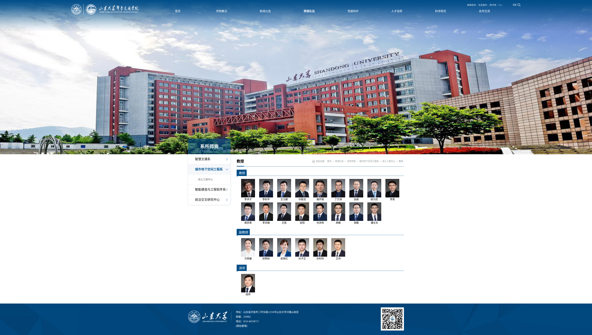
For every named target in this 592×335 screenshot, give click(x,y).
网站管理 (242, 326)
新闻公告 (265, 11)
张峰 (356, 199)
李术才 (248, 199)
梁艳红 (284, 258)
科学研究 (440, 11)
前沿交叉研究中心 (207, 199)
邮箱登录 (471, 5)
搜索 (515, 5)
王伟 (338, 258)
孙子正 (302, 258)
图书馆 (493, 5)
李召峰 (266, 222)
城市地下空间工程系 (209, 169)
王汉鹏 (284, 199)
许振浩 (302, 199)
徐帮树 (266, 258)
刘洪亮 (320, 222)
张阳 (302, 222)
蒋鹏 (356, 222)
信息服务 (482, 5)
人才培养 (396, 11)
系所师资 (351, 161)
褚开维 (320, 199)
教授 (401, 161)
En (500, 5)
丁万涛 (338, 199)
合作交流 (484, 11)
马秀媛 (248, 258)
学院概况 (221, 11)
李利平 (266, 199)
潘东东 (374, 222)
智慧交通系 (202, 159)
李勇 (392, 199)
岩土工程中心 (205, 179)
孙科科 (320, 258)
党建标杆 (353, 11)
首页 (178, 11)
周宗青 (248, 222)
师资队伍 (309, 11)
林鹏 (338, 222)
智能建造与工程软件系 (210, 189)
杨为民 (374, 199)
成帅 (248, 294)
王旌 (284, 222)
